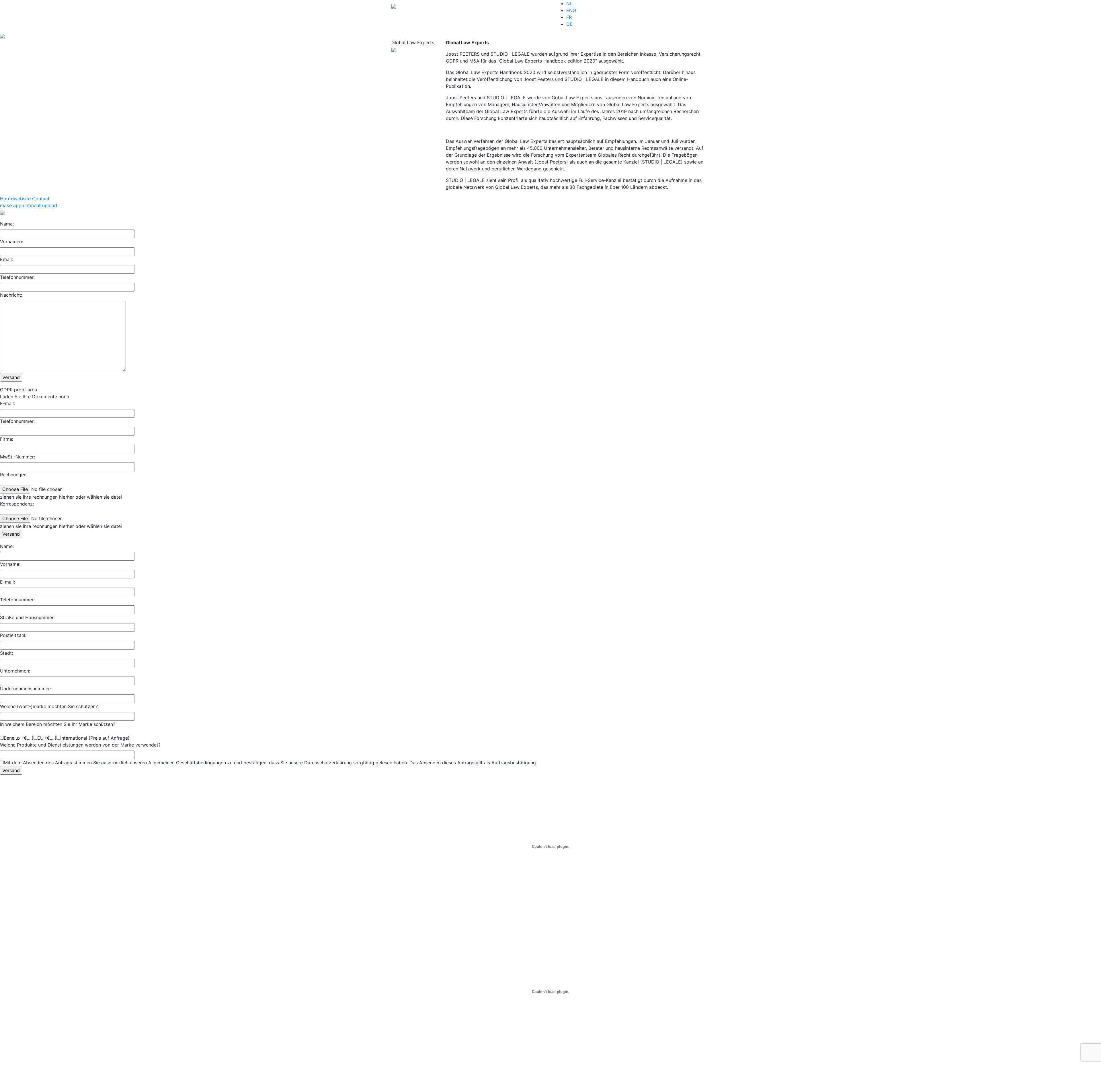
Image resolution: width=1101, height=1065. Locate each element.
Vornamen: (11, 241)
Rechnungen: (14, 474)
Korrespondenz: (17, 504)
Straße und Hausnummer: (27, 617)
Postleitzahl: (13, 635)
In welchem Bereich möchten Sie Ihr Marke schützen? (57, 724)
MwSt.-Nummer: (17, 457)
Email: (6, 259)
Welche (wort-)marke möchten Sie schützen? (49, 706)
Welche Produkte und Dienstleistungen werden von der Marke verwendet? (80, 745)
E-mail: (7, 403)
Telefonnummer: (17, 277)
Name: (7, 224)
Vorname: (10, 564)
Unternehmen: (15, 671)
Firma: (6, 439)
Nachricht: (11, 295)
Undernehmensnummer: (25, 688)
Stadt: (6, 653)
